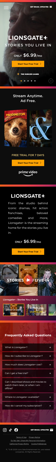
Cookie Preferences (38, 444)
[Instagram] (5, 430)
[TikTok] (10, 430)
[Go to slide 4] (31, 80)
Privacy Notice (34, 437)
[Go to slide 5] (35, 80)
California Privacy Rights (19, 444)
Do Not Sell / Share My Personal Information (28, 441)
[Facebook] (16, 430)
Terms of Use (21, 437)
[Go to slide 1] (21, 80)
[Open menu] (7, 7)
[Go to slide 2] (24, 80)
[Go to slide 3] (28, 80)
